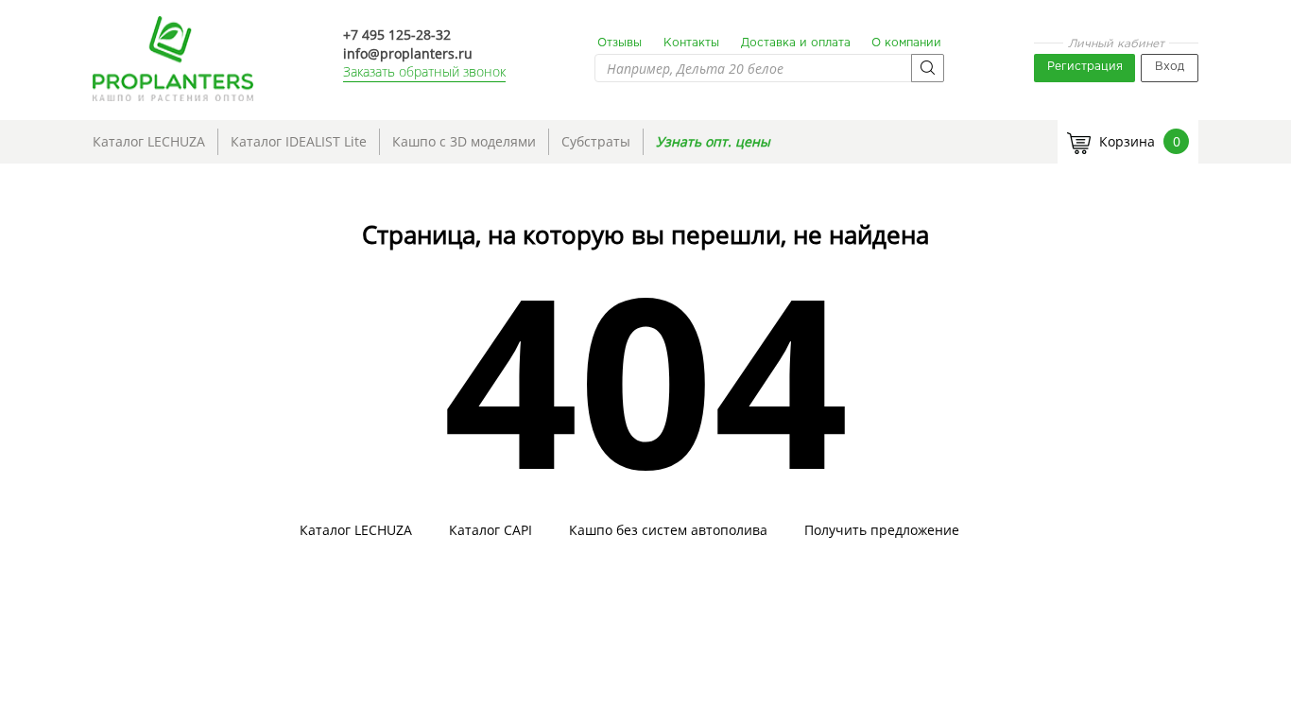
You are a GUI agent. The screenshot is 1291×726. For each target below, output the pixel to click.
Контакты (691, 43)
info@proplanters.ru (408, 53)
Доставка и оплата (796, 43)
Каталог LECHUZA (149, 141)
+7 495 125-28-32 (397, 34)
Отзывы (619, 43)
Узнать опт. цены (713, 141)
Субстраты (595, 141)
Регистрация (1085, 66)
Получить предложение (881, 530)
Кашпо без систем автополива (668, 530)
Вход (1169, 66)
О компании (906, 43)
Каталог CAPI (490, 530)
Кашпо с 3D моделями (464, 141)
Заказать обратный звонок (424, 71)
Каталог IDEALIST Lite (299, 141)
